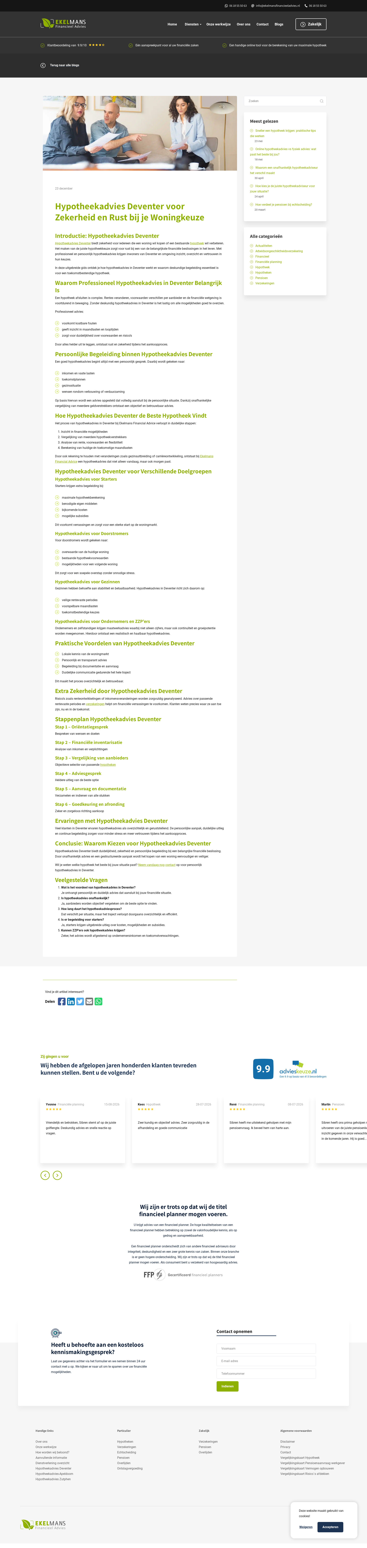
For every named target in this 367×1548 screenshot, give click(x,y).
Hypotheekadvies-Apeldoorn (54, 1474)
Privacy (285, 1447)
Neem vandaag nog (151, 865)
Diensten (192, 24)
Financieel (262, 256)
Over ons (243, 24)
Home (172, 24)
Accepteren (330, 1527)
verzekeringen (95, 704)
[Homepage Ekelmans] (82, 23)
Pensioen (261, 278)
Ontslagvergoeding (130, 1468)
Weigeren (306, 1527)
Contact (263, 24)
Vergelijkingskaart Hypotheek (300, 1458)
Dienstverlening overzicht (52, 1463)
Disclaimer (287, 1441)
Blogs (279, 24)
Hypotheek (262, 267)
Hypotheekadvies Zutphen (53, 1479)
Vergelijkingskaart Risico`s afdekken (304, 1474)
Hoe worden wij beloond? (52, 1452)
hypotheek (197, 243)
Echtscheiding (126, 1452)
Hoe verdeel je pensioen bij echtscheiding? (283, 204)
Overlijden (124, 1463)
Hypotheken (263, 272)
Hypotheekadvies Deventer (73, 243)
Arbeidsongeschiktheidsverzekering (279, 251)
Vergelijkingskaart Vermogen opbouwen (307, 1468)
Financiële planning (268, 262)
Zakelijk (314, 24)
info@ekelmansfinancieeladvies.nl (278, 6)
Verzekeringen (264, 283)
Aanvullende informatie (51, 1458)
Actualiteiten (263, 246)
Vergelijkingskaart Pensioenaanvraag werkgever (312, 1463)
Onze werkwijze (218, 24)
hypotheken (108, 765)
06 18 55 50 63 (238, 6)
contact (170, 865)
